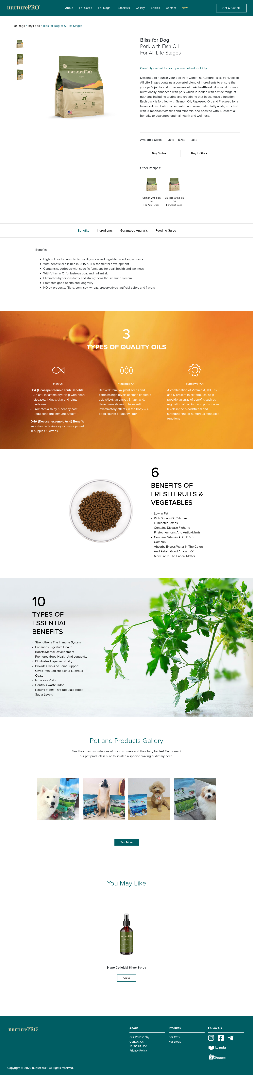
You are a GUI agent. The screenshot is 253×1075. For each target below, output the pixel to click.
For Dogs (19, 26)
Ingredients (104, 230)
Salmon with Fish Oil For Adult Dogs (152, 201)
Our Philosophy (139, 1037)
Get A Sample (231, 8)
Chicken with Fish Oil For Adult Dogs (174, 201)
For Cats (174, 1037)
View (126, 978)
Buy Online (159, 153)
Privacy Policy (138, 1050)
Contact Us (136, 1041)
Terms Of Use (138, 1046)
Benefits (83, 230)
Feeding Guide (166, 230)
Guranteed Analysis (134, 230)
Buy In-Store (199, 153)
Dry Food (34, 26)
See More (126, 842)
